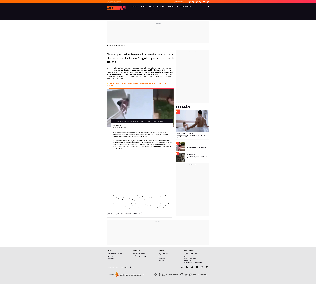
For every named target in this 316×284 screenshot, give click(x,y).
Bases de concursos (190, 258)
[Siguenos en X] (202, 267)
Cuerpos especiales (139, 253)
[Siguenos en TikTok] (187, 267)
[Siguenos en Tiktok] (193, 2)
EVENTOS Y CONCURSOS (184, 6)
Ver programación (179, 1)
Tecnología (162, 258)
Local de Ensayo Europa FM (116, 253)
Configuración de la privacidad (193, 262)
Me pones (136, 255)
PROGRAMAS (161, 6)
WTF (123, 45)
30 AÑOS (143, 6)
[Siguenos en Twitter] (204, 2)
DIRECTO (134, 6)
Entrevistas (111, 255)
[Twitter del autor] (120, 125)
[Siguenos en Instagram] (197, 2)
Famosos (161, 260)
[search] (208, 7)
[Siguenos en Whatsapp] (208, 2)
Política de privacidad (190, 253)
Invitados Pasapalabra (112, 2)
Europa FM (110, 45)
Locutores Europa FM (139, 257)
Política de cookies (189, 257)
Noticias (118, 45)
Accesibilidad (188, 260)
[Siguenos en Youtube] (190, 2)
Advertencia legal (189, 255)
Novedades (111, 258)
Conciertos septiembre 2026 (114, 1)
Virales (161, 257)
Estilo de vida (162, 255)
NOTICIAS (171, 6)
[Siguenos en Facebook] (200, 2)
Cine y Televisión (163, 253)
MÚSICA (151, 6)
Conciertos (111, 257)
